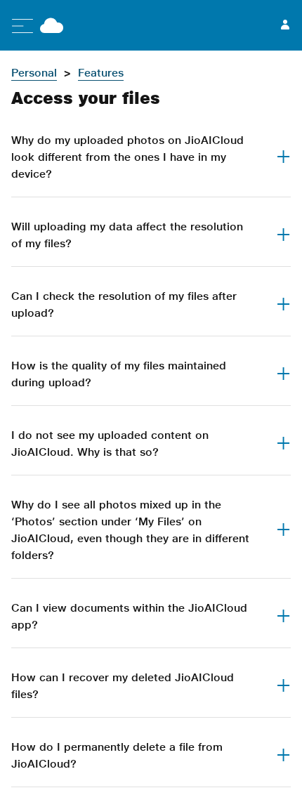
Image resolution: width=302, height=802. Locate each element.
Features (101, 72)
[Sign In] (285, 25)
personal (34, 72)
